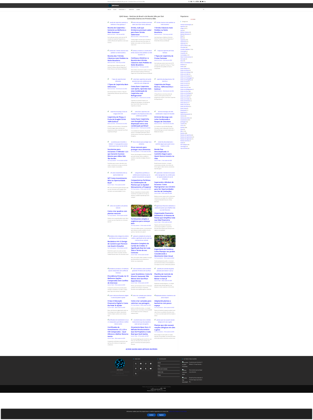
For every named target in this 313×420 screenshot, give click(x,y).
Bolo (181, 38)
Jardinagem (183, 121)
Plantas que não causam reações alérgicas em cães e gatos (164, 327)
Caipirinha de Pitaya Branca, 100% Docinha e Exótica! (163, 86)
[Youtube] (150, 368)
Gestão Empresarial (185, 114)
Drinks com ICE (184, 85)
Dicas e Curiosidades (185, 62)
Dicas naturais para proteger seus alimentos (140, 148)
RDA (181, 131)
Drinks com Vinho (184, 97)
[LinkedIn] (150, 363)
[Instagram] (145, 363)
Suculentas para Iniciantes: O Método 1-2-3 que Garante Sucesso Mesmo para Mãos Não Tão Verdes (118, 154)
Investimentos (183, 120)
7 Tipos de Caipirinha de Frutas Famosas (163, 57)
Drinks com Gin (184, 83)
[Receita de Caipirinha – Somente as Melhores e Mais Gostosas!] (118, 24)
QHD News (149, 388)
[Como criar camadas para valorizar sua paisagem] (141, 297)
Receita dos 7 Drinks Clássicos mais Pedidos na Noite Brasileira (118, 58)
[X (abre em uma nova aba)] (189, 1)
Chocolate (182, 47)
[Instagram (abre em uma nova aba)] (195, 1)
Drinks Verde (183, 108)
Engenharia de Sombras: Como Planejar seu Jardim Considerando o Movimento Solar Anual (164, 252)
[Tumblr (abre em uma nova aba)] (199, 1)
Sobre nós (160, 372)
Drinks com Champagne (186, 78)
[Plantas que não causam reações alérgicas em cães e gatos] (164, 322)
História (182, 116)
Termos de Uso (157, 386)
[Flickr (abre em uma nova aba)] (201, 1)
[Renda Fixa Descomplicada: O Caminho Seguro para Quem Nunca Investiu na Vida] (164, 146)
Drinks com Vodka (184, 99)
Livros (181, 125)
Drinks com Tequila (185, 95)
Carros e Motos (184, 45)
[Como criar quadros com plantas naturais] (118, 208)
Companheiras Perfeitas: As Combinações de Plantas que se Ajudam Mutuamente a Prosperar (141, 183)
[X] (136, 363)
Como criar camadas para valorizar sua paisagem (141, 302)
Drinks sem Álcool (184, 106)
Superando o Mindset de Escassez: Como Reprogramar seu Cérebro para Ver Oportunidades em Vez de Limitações (164, 186)
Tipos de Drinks (184, 148)
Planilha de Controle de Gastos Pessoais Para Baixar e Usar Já (163, 276)
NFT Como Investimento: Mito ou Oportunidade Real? (117, 180)
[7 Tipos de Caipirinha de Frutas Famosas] (164, 52)
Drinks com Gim (184, 81)
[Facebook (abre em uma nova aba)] (191, 1)
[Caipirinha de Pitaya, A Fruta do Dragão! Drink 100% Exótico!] (118, 114)
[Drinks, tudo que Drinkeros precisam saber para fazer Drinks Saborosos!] (141, 24)
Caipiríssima (183, 41)
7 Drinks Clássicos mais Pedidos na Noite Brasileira (163, 30)
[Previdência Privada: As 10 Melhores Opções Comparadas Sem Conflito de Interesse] (118, 273)
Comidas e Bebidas (185, 49)
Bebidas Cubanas (184, 32)
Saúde (181, 142)
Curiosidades (183, 55)
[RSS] (136, 373)
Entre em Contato (162, 369)
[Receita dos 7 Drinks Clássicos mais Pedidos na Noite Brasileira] (118, 52)
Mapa (159, 375)
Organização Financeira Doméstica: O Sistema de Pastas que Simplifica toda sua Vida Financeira (164, 216)
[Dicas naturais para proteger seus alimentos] (141, 144)
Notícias (182, 127)
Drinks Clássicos (184, 68)
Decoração (183, 59)
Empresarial (183, 110)
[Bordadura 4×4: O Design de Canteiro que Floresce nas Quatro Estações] (118, 238)
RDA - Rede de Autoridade (160, 390)
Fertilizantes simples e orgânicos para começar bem (140, 221)
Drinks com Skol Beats (185, 93)
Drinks (182, 66)
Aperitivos (182, 26)
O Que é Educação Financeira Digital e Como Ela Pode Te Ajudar (118, 303)
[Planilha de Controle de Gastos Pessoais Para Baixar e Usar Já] (164, 270)
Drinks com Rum (184, 91)
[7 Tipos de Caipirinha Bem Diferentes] (118, 81)
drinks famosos (184, 102)
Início (159, 362)
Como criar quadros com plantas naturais (117, 212)
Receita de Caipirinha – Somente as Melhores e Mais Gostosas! (117, 30)
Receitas (182, 133)
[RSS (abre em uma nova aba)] (204, 1)
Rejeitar (161, 415)
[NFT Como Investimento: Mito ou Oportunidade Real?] (118, 175)
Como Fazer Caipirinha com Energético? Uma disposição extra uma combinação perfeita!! (140, 122)
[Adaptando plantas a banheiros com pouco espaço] (164, 297)
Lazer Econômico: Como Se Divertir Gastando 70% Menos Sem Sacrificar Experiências (141, 277)
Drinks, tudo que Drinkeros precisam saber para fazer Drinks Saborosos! (141, 31)
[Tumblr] (145, 368)
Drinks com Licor (184, 87)
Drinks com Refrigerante (186, 89)
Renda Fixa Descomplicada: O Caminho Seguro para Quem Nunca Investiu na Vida (164, 154)
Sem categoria (183, 144)
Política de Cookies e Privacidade (178, 411)
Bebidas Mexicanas (185, 34)
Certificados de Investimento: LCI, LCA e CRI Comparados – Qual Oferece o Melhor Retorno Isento (118, 331)
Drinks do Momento (185, 100)
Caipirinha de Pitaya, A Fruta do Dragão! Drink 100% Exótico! (117, 119)
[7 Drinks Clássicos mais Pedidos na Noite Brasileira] (164, 24)
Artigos (182, 28)
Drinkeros (182, 64)
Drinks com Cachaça (185, 72)
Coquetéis (182, 53)
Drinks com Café (184, 74)
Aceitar (151, 415)
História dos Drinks (185, 118)
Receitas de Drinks (184, 140)
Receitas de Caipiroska (185, 139)
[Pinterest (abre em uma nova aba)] (193, 1)
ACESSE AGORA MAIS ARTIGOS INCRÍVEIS (141, 349)
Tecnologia (183, 146)
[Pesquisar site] (204, 10)
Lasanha (182, 123)
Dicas (181, 60)
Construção (183, 51)
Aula (181, 30)
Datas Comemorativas (185, 57)
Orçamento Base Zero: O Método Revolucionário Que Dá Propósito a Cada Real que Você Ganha (141, 330)
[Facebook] (140, 363)
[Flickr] (140, 368)
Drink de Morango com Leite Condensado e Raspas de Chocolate (163, 119)
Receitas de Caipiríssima (186, 137)
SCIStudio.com (157, 388)
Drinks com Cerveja (185, 76)
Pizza (181, 129)
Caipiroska (183, 43)
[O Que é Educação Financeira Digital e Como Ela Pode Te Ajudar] (118, 297)
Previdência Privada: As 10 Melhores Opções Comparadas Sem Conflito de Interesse (118, 279)
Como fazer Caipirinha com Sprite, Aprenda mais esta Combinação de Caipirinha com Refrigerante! (141, 91)
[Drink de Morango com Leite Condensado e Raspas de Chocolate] (164, 114)
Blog (181, 36)
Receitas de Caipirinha (185, 135)
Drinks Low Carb (184, 104)
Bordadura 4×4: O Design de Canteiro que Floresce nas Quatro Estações (117, 243)
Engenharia (183, 112)
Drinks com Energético (185, 80)
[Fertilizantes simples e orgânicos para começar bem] (141, 215)
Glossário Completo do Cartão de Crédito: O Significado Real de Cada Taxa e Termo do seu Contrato (140, 248)
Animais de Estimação (185, 24)
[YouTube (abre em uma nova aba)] (203, 1)
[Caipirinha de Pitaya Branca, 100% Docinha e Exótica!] (164, 81)
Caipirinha (182, 40)
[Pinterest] (136, 368)
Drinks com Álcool (184, 70)
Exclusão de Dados (166, 386)
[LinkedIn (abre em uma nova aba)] (197, 1)
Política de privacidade (147, 386)
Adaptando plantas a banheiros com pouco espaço (162, 303)
